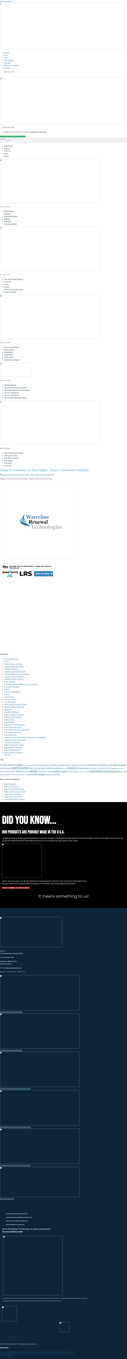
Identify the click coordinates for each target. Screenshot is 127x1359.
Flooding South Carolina (13, 679)
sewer (34, 771)
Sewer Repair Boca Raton (14, 789)
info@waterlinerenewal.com (13, 968)
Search (3, 139)
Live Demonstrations (12, 692)
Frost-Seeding (9, 682)
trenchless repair (20, 774)
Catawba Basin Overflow (13, 666)
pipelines (64, 768)
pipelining (73, 767)
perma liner (20, 767)
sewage (26, 771)
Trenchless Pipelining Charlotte (16, 730)
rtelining (19, 771)
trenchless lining (112, 771)
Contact (7, 68)
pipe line (57, 768)
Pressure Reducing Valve (14, 715)
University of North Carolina (15, 740)
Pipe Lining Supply (11, 65)
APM (6, 55)
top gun (81, 771)
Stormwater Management (14, 725)
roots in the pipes (7, 771)
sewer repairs (73, 771)
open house (118, 764)
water (41, 774)
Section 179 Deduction (13, 717)
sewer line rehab (45, 771)
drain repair (31, 765)
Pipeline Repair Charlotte (14, 707)
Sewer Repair (9, 720)
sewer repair (60, 771)
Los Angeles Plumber (12, 794)
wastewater (32, 774)
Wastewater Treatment (13, 747)
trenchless (96, 771)
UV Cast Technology (12, 742)
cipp (19, 764)
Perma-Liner (9, 60)
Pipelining (8, 709)
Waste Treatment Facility (14, 745)
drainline (25, 765)
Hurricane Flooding (11, 687)
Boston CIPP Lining (11, 787)
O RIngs (7, 694)
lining (59, 765)
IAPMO (7, 689)
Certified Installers (11, 669)
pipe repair (84, 768)
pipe (43, 768)
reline (106, 768)
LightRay (7, 63)
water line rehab (53, 774)
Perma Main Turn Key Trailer (15, 704)
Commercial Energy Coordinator (17, 674)
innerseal (52, 765)
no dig (109, 765)
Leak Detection (10, 784)
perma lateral (6, 768)
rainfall (102, 768)
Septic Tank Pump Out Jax (14, 792)
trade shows (87, 771)
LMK (5, 58)
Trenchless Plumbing (12, 732)
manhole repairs (78, 765)
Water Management (12, 750)
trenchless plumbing (10, 774)
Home (6, 53)
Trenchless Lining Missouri (14, 799)
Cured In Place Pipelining (14, 677)
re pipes (112, 768)
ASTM (6, 661)
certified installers (8, 765)
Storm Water (9, 722)
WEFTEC (7, 755)
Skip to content (6, 1)
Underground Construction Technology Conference (25, 737)
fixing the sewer (41, 765)
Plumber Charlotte (11, 712)
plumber (93, 768)
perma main (35, 768)
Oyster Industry (10, 699)
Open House (9, 697)
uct (26, 774)
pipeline (49, 768)
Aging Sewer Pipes (11, 659)
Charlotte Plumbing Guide (14, 672)
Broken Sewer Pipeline (13, 664)
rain (98, 768)
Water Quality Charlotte (13, 753)
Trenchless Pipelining (12, 727)
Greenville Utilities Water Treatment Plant (21, 684)
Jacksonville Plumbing (13, 797)
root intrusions (120, 768)
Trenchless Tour (10, 735)
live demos (66, 765)
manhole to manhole (96, 765)
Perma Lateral (9, 702)
